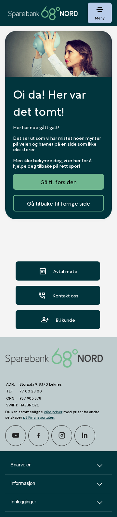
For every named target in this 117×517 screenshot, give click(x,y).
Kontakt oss (58, 295)
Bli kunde (58, 320)
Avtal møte (58, 271)
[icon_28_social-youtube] (15, 435)
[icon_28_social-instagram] (61, 435)
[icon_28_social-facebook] (38, 435)
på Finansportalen (38, 417)
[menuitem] (43, 13)
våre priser (53, 411)
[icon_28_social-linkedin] (84, 435)
